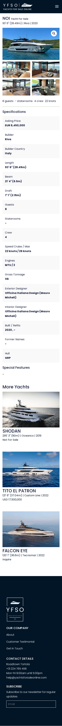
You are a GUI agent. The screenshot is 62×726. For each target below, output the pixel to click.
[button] (54, 33)
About (10, 635)
